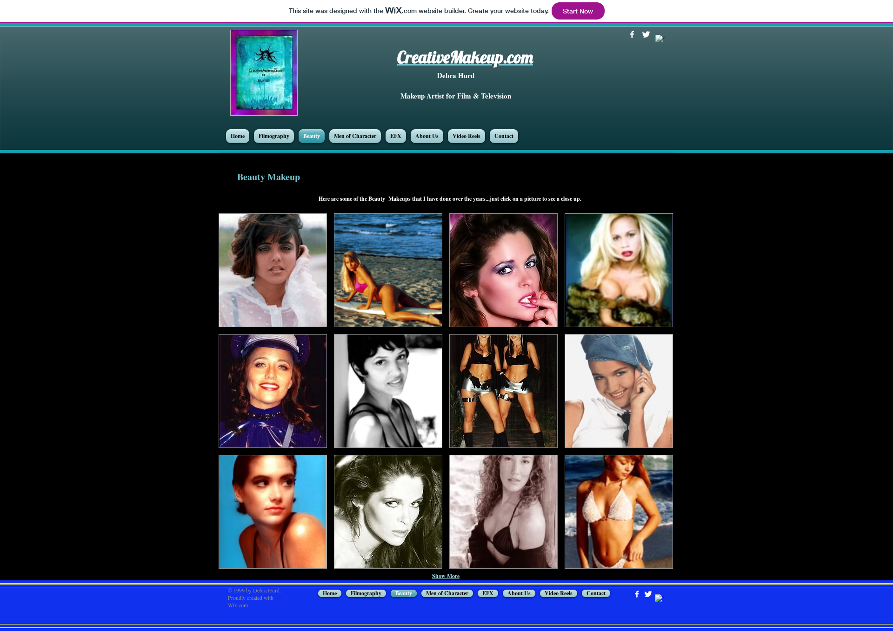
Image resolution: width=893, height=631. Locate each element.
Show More (446, 576)
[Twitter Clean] (646, 34)
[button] (273, 270)
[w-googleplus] (660, 39)
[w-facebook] (632, 34)
